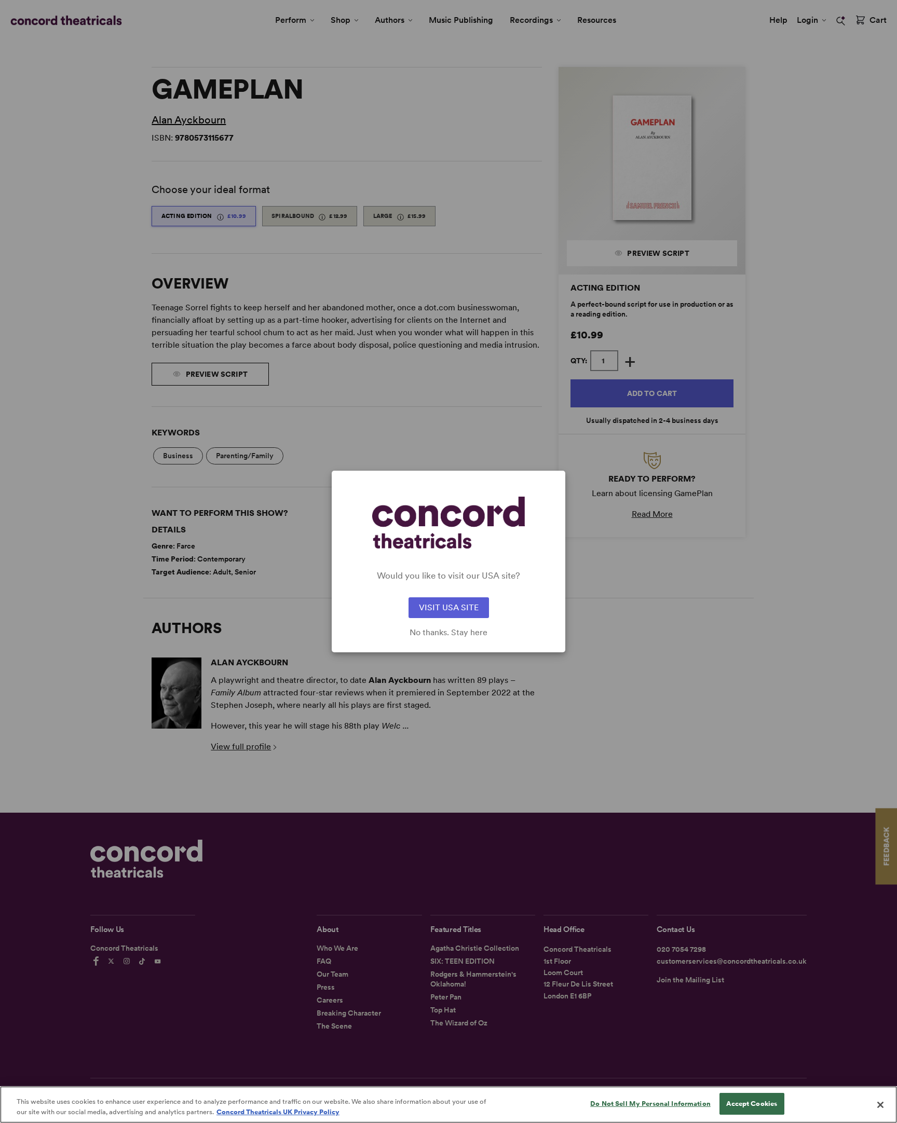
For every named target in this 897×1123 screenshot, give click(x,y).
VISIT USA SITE (449, 607)
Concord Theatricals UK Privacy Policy (277, 1112)
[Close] (880, 1104)
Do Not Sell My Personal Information (650, 1103)
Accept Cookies (751, 1103)
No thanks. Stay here (448, 632)
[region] (448, 1104)
